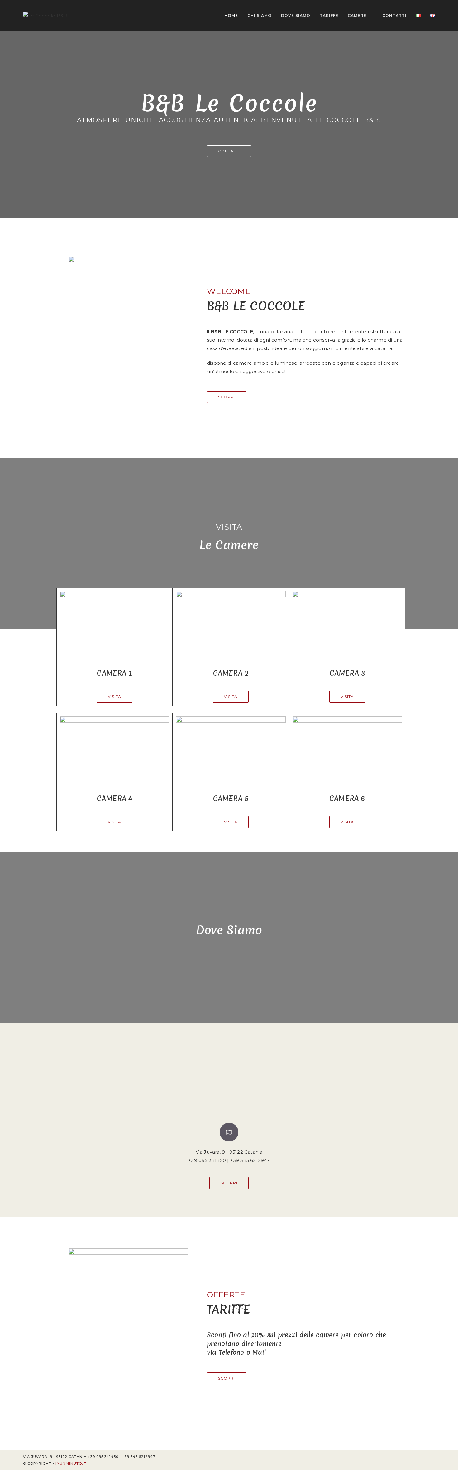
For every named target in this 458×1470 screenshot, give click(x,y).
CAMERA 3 (347, 673)
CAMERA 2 (231, 673)
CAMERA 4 (114, 799)
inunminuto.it (71, 1463)
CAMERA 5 (231, 799)
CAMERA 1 (114, 673)
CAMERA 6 (347, 799)
